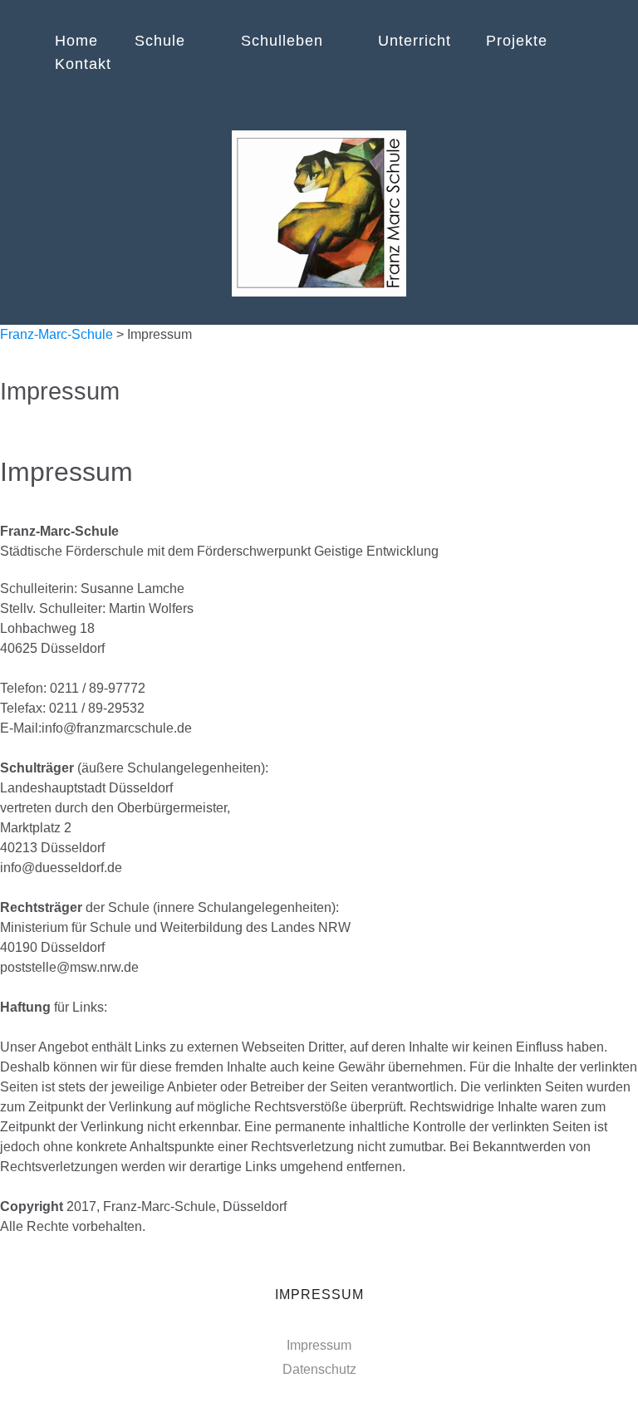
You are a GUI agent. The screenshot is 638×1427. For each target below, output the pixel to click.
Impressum (319, 1345)
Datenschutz (319, 1369)
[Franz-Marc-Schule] (319, 213)
